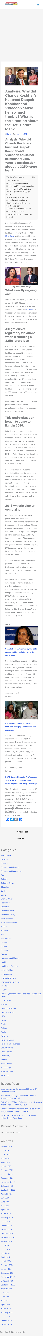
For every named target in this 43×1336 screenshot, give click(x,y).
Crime (3, 895)
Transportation (7, 1071)
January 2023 (7, 1316)
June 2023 (5, 1297)
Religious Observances (10, 1044)
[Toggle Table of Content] (33, 177)
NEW (3, 1016)
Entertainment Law (9, 922)
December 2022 (8, 1320)
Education (5, 907)
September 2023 (8, 1285)
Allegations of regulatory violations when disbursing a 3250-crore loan (18, 203)
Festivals (4, 930)
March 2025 (6, 1214)
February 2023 (7, 1312)
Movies (4, 1004)
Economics (5, 903)
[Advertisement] (21, 32)
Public (3, 1032)
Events (4, 926)
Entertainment (7, 919)
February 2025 (7, 1217)
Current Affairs (7, 899)
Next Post (21, 838)
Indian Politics (7, 970)
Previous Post (22, 832)
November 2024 (8, 1229)
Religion (4, 1036)
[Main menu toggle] (38, 4)
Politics (4, 1028)
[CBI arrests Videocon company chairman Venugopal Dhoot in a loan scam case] (21, 710)
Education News (8, 911)
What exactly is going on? (17, 197)
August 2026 (6, 1146)
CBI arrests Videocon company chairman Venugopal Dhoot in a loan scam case (20, 726)
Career (4, 875)
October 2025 (7, 1186)
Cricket (4, 891)
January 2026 (7, 1174)
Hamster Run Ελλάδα (10, 958)
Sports (4, 1060)
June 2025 (5, 1202)
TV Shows (5, 1075)
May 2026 (5, 1158)
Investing (4, 986)
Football (4, 950)
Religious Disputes (8, 1040)
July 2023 (5, 1293)
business (30, 309)
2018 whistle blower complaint (19, 214)
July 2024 (5, 1245)
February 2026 (7, 1170)
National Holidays (8, 1008)
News (3, 1020)
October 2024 (7, 1233)
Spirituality (5, 1056)
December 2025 (8, 1178)
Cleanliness (5, 887)
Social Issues (6, 1052)
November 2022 (8, 1324)
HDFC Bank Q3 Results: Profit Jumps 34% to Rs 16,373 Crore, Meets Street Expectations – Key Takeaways (21, 780)
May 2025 (5, 1206)
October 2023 (7, 1281)
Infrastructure (6, 974)
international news (8, 978)
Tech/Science (6, 1063)
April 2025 (5, 1210)
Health (3, 962)
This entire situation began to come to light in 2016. (18, 210)
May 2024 (5, 1253)
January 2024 (7, 1269)
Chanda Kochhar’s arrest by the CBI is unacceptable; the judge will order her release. (21, 652)
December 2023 (8, 1273)
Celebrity (5, 879)
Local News (6, 1000)
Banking (4, 859)
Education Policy (8, 915)
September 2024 (8, 1237)
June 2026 (5, 1154)
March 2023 (6, 1308)
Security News (7, 1048)
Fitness (4, 946)
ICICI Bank (9, 236)
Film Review (6, 938)
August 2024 (6, 1241)
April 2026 (5, 1162)
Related (9, 217)
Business (4, 863)
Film (2, 934)
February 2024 (7, 1265)
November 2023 (8, 1277)
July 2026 (5, 1150)
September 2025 (8, 1190)
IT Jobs (4, 990)
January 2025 (7, 1221)
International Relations (10, 982)
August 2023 (6, 1289)
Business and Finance (10, 867)
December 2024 (8, 1225)
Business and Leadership (11, 871)
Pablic (3, 1024)
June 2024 (5, 1249)
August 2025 (6, 1194)
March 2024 (6, 1261)
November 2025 (8, 1182)
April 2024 (5, 1257)
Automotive (6, 855)
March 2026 (6, 1166)
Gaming (4, 954)
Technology (6, 1067)
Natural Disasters (8, 1012)
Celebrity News (7, 883)
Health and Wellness (9, 966)
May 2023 (5, 1301)
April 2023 (5, 1304)
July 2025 (5, 1198)
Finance (4, 942)
